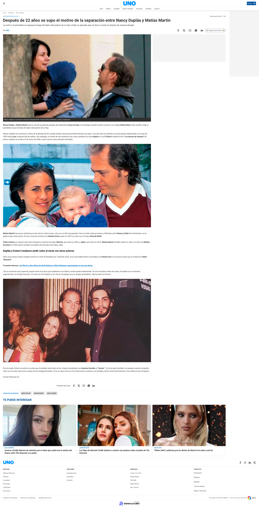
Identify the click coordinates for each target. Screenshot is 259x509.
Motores (197, 477)
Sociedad (116, 9)
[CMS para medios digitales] (130, 504)
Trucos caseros (199, 486)
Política (108, 9)
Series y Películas (127, 9)
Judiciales (6, 487)
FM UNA (133, 480)
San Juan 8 (134, 487)
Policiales (148, 9)
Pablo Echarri (51, 393)
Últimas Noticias (9, 473)
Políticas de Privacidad (10, 498)
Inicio (101, 9)
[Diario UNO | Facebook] (240, 462)
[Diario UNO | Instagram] (245, 462)
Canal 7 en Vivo (135, 473)
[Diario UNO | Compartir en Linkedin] (202, 30)
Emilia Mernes (9, 448)
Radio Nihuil (134, 477)
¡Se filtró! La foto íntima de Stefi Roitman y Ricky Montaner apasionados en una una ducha (56, 265)
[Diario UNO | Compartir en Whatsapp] (196, 30)
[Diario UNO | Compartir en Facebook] (178, 30)
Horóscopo (198, 473)
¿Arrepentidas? (84, 448)
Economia (139, 9)
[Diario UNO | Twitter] (254, 462)
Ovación (156, 9)
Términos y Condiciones (28, 498)
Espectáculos (71, 473)
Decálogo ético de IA (45, 498)
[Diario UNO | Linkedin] (249, 462)
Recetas (197, 482)
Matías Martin (39, 393)
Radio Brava (134, 484)
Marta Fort (157, 448)
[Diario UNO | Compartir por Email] (190, 30)
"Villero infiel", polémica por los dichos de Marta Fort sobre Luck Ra (183, 450)
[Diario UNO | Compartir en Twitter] (184, 30)
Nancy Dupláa (26, 393)
